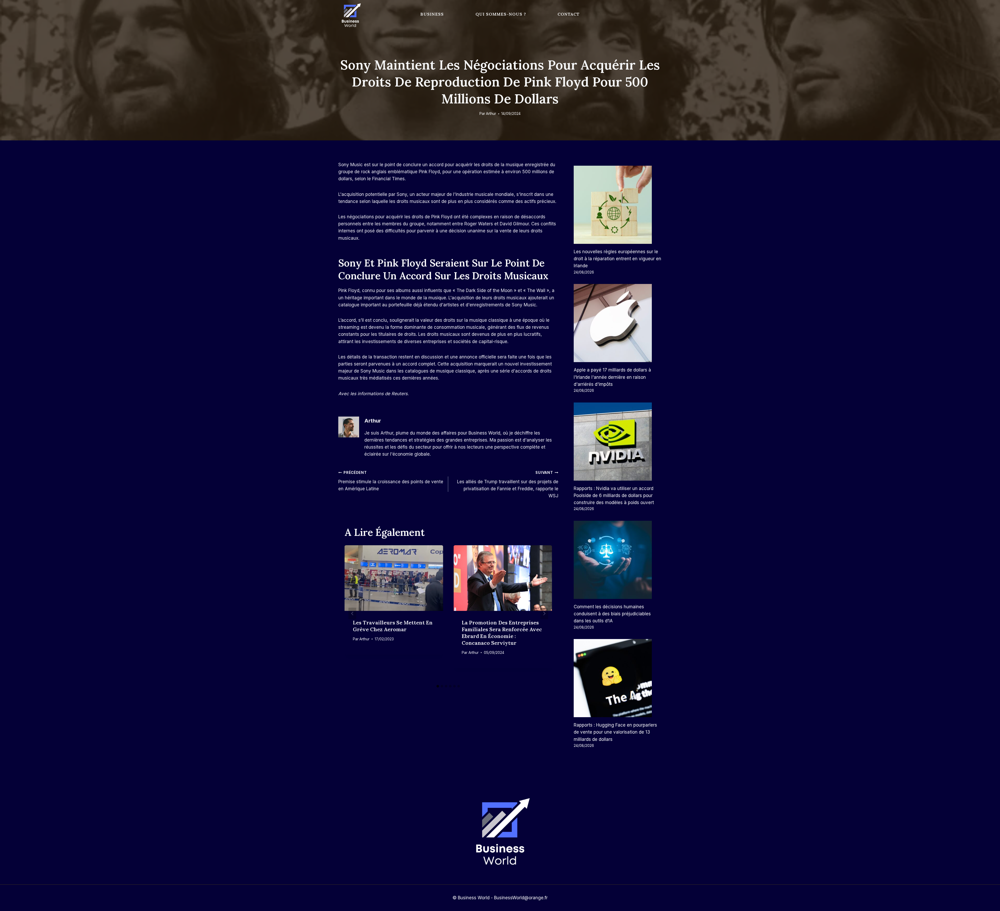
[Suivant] (544, 613)
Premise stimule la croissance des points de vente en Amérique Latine (390, 480)
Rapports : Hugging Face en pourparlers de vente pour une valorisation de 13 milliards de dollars (615, 732)
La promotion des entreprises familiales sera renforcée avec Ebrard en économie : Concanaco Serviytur (502, 632)
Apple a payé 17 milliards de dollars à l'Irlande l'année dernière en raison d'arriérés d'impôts (612, 377)
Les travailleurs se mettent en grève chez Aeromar (393, 626)
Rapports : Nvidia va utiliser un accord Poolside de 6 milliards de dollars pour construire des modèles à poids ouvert (614, 495)
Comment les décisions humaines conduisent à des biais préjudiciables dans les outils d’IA (612, 613)
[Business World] (350, 15)
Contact (569, 14)
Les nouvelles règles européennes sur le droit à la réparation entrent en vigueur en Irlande (617, 258)
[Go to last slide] (352, 613)
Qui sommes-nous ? (501, 14)
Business (432, 14)
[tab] (437, 686)
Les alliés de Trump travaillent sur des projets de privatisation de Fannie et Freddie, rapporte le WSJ (507, 484)
